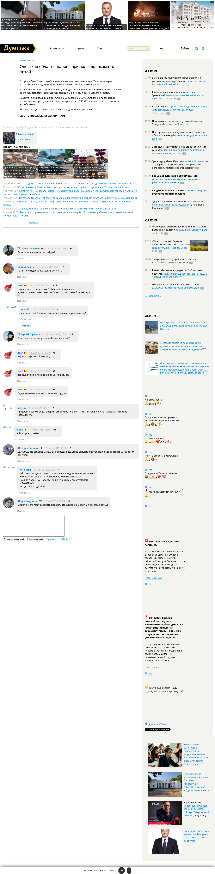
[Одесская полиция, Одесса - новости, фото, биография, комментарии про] (9, 143)
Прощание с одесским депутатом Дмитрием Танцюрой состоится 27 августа (196, 835)
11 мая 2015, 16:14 (40, 429)
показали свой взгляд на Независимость (171, 246)
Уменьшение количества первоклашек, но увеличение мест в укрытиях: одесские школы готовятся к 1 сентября (196, 754)
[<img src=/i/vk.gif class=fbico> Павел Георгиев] (8, 254)
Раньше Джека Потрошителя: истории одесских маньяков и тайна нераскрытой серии (67, 208)
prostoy (21, 408)
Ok (121, 870)
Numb (19, 429)
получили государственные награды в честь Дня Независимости (179, 275)
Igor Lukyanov (28, 501)
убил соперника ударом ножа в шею (179, 137)
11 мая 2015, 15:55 (39, 408)
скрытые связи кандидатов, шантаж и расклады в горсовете (176, 181)
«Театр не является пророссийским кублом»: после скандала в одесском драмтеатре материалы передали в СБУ (183, 346)
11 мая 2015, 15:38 (39, 371)
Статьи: (150, 315)
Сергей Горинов (30, 334)
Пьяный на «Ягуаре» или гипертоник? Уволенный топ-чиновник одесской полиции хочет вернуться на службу (70, 203)
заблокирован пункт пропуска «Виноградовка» (177, 203)
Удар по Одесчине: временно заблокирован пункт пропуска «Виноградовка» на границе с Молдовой (149, 25)
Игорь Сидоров (29, 448)
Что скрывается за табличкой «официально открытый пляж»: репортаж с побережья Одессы (185, 326)
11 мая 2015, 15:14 (49, 267)
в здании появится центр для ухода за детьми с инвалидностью (178, 151)
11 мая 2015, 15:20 (39, 285)
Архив (80, 48)
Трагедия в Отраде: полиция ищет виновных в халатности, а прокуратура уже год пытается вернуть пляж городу (20, 172)
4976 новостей (21, 139)
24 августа (151, 219)
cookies (112, 870)
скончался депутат (194, 190)
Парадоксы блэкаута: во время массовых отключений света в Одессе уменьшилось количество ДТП (80, 183)
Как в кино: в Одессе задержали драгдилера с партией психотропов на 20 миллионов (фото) (75, 187)
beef (20, 285)
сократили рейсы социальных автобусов (175, 287)
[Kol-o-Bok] (9, 467)
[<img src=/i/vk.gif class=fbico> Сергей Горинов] (8, 340)
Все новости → (153, 296)
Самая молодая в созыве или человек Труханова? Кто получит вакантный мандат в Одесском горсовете (196, 782)
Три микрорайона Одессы (167, 161)
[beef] (8, 291)
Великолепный (27, 267)
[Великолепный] (8, 273)
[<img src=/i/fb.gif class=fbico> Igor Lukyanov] (8, 507)
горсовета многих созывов (168, 193)
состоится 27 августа (176, 124)
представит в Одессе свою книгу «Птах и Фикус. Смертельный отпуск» (179, 108)
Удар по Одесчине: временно (169, 201)
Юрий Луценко (161, 106)
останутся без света (176, 262)
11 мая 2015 (25, 60)
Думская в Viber (157, 724)
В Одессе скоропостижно (167, 190)
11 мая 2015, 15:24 (43, 309)
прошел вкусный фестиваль (192, 229)
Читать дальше (153, 577)
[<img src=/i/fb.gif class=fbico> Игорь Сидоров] (8, 454)
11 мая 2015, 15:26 (57, 334)
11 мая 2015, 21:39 (44, 469)
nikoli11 (26, 309)
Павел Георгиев (30, 248)
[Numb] (7, 427)
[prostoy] (8, 408)
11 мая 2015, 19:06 (56, 448)
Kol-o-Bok (25, 469)
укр (162, 48)
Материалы (57, 48)
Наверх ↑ (34, 222)
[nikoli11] (12, 307)
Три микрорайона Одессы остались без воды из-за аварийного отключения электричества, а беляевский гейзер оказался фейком (21, 24)
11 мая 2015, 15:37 (39, 352)
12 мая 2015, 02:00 (54, 501)
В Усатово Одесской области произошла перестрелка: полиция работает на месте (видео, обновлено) (78, 198)
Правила (51, 539)
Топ (99, 48)
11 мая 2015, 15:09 (57, 248)
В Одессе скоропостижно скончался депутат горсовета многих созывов (104, 27)
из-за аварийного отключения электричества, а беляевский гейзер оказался (180, 164)
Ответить (22, 258)
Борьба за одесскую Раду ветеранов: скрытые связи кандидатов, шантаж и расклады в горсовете (62, 25)
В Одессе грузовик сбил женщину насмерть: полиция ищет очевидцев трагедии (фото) (54, 172)
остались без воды (193, 161)
